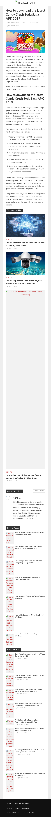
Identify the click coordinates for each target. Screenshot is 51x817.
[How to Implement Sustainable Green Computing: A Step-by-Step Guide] (25, 379)
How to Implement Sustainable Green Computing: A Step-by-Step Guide (23, 476)
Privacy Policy (13, 813)
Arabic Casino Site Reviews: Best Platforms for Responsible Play (26, 721)
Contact (26, 808)
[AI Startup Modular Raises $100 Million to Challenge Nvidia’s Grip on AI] (10, 760)
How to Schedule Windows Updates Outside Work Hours (27, 578)
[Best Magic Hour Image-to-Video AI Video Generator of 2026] (10, 663)
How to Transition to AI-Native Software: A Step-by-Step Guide (25, 244)
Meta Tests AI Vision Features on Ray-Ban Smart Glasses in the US (29, 729)
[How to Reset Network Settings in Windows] (10, 639)
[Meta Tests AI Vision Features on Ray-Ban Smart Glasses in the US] (10, 738)
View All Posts (39, 491)
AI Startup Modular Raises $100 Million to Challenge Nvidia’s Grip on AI (29, 751)
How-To (9, 240)
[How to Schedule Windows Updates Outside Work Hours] (10, 585)
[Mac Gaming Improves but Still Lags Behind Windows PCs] (10, 782)
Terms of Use (28, 813)
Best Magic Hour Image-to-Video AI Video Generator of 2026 (30, 655)
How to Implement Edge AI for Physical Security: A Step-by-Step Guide (24, 282)
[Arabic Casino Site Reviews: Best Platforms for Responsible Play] (10, 722)
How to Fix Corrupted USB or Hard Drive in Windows (30, 616)
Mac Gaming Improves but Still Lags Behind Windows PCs (30, 774)
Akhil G (24, 22)
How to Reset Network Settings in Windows (27, 635)
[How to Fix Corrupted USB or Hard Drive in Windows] (10, 623)
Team (17, 808)
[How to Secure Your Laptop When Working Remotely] (10, 604)
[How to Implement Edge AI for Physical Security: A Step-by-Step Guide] (25, 263)
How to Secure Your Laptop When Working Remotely (30, 597)
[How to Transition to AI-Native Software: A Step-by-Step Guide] (25, 225)
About (10, 808)
